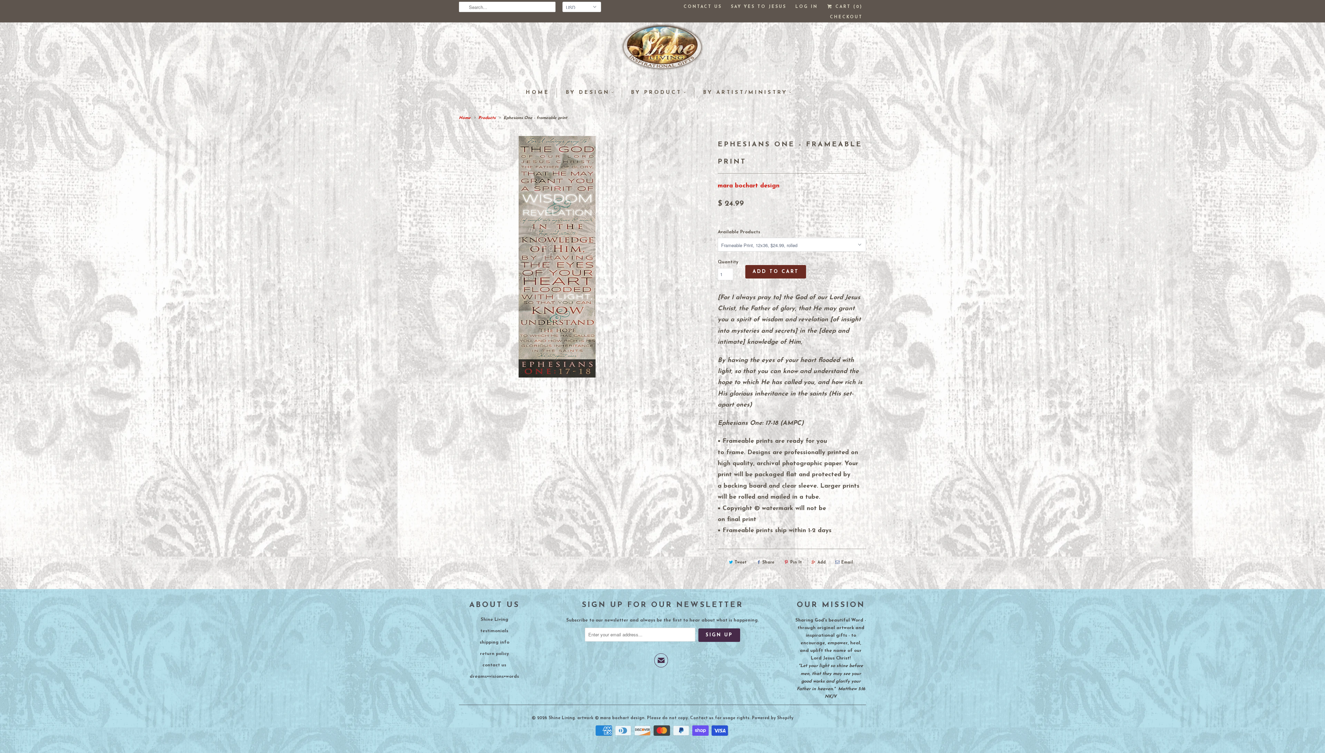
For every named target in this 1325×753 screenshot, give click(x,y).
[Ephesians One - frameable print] (557, 257)
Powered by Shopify (772, 718)
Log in (806, 7)
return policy (494, 654)
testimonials (494, 631)
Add (821, 562)
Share (768, 562)
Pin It (796, 562)
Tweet (741, 562)
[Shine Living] (662, 50)
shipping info (494, 642)
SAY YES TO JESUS (758, 7)
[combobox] (507, 7)
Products (486, 118)
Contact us (703, 7)
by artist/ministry (745, 92)
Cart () (848, 7)
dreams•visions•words (494, 676)
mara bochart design (748, 186)
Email (847, 562)
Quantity (728, 262)
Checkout (846, 17)
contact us (494, 665)
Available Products (739, 232)
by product (656, 92)
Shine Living (494, 619)
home (538, 92)
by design (588, 92)
